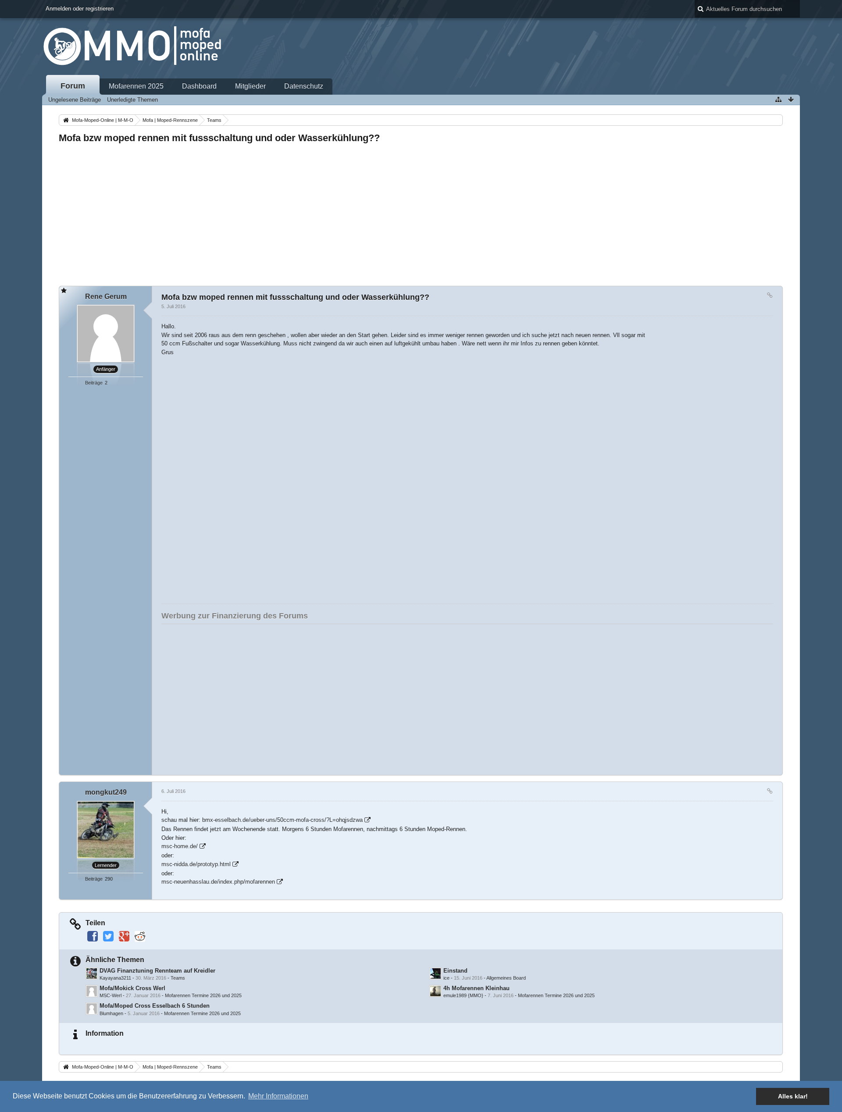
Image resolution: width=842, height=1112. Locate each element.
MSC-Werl (110, 995)
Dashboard (199, 86)
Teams (178, 978)
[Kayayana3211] (92, 973)
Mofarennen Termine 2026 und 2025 (203, 995)
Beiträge (94, 382)
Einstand (455, 970)
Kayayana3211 (115, 978)
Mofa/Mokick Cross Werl (132, 988)
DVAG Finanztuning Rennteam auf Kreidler (157, 970)
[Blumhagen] (92, 1008)
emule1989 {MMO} (463, 995)
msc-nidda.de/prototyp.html (196, 864)
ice (446, 978)
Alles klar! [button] (793, 1096)
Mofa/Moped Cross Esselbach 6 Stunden (155, 1005)
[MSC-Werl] (92, 991)
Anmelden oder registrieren (80, 8)
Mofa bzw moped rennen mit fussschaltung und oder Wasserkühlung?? (219, 137)
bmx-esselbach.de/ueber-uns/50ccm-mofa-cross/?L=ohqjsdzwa (282, 820)
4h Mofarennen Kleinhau (476, 988)
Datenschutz (303, 86)
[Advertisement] (322, 212)
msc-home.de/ (179, 846)
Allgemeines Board (506, 978)
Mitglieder (250, 86)
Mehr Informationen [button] (278, 1096)
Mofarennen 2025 (136, 86)
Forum (73, 86)
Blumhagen (111, 1013)
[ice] (435, 973)
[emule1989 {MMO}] (435, 991)
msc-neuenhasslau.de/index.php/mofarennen (218, 881)
